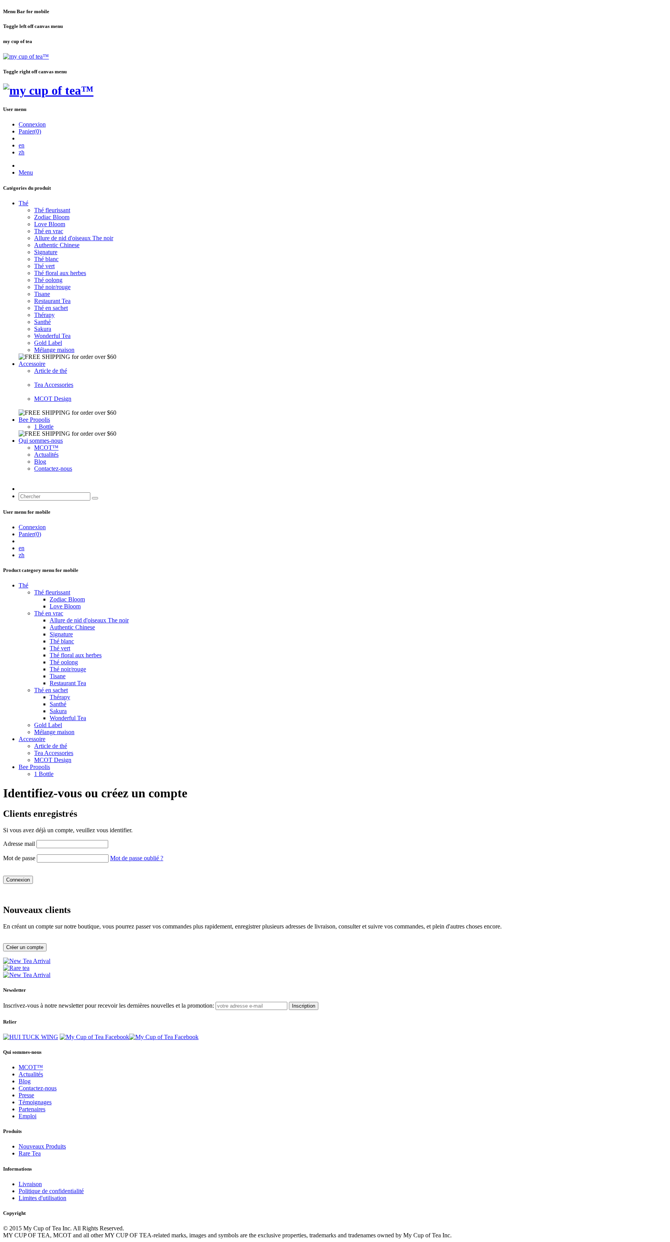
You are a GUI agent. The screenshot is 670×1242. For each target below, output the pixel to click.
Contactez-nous (53, 468)
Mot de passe (19, 858)
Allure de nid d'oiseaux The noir (73, 238)
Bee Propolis (34, 419)
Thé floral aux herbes (60, 273)
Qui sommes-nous (41, 440)
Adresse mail (19, 843)
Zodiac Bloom (51, 217)
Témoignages (35, 1102)
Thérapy (44, 315)
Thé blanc (46, 259)
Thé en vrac (48, 231)
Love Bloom (49, 224)
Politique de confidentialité (51, 1191)
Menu (26, 172)
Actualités (46, 454)
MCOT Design (52, 398)
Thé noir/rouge (52, 287)
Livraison (30, 1184)
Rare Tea (30, 1153)
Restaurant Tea (52, 301)
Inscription (303, 1006)
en (21, 145)
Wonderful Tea (52, 336)
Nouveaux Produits (42, 1146)
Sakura (42, 329)
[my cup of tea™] (26, 56)
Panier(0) (30, 131)
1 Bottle (44, 426)
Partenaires (32, 1109)
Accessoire (32, 363)
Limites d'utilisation (42, 1198)
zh (21, 152)
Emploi (27, 1116)
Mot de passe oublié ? (136, 858)
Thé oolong (48, 280)
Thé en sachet (51, 308)
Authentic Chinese (56, 245)
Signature (45, 252)
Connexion (32, 124)
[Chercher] (95, 498)
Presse (26, 1095)
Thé (23, 203)
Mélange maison (54, 349)
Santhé (42, 322)
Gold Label (48, 343)
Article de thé (50, 370)
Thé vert (44, 266)
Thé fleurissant (52, 210)
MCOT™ (46, 447)
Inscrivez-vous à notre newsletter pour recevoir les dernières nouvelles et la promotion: (108, 1005)
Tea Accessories (53, 384)
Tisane (42, 294)
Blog (40, 461)
